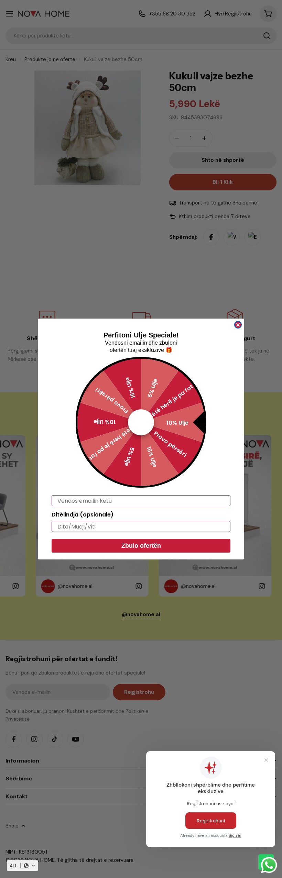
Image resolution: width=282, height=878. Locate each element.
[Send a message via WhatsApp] (269, 865)
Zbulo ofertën (141, 545)
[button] (22, 865)
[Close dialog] (238, 324)
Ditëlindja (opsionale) (82, 515)
